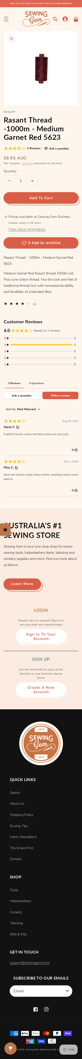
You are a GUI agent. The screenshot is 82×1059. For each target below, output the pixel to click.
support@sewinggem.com (29, 962)
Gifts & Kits (18, 934)
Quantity (10, 171)
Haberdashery (20, 901)
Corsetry (16, 912)
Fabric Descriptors (23, 836)
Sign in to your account (41, 636)
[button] (6, 19)
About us (17, 803)
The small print (21, 848)
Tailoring (16, 923)
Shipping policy (21, 814)
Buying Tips (19, 826)
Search (15, 792)
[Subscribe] (66, 990)
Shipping (27, 163)
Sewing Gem (32, 1049)
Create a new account (41, 689)
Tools (14, 890)
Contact (15, 859)
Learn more (22, 583)
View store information (27, 229)
